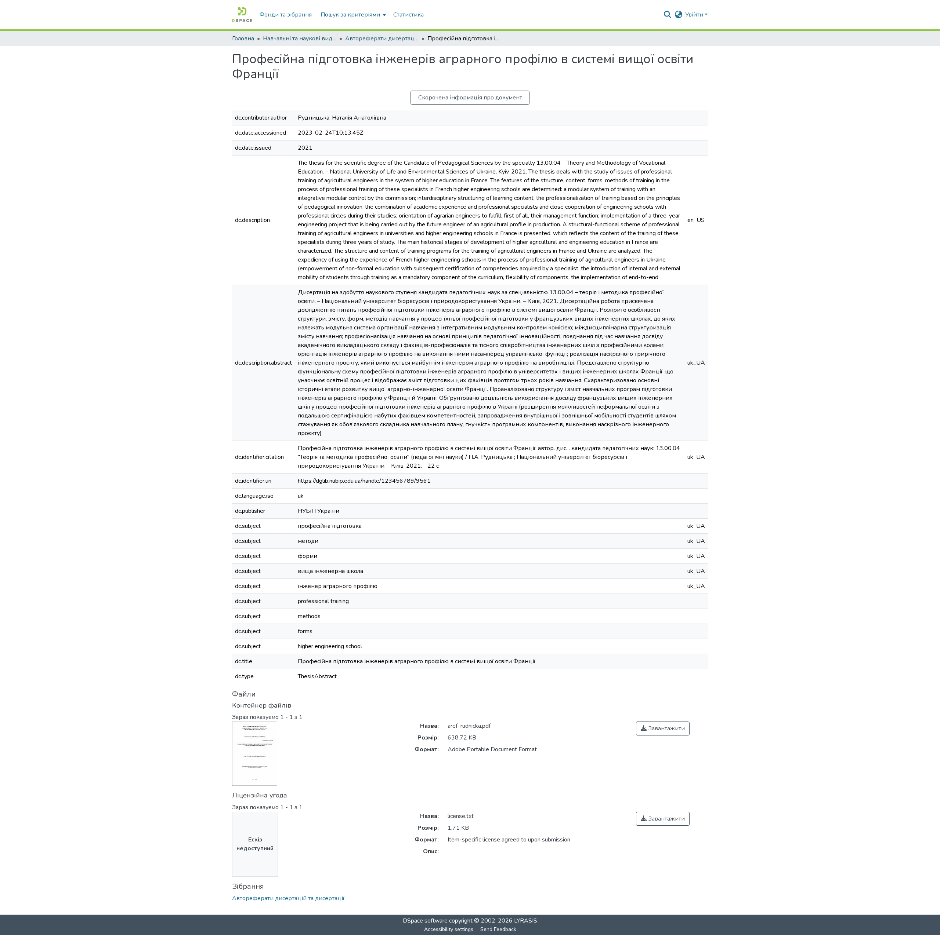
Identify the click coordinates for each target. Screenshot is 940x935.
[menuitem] (352, 14)
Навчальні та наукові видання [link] (299, 38)
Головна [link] (243, 38)
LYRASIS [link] (525, 921)
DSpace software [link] (425, 921)
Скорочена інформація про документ (470, 98)
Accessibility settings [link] (448, 929)
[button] (242, 14)
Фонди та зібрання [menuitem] (286, 15)
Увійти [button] (695, 15)
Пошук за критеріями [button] (350, 15)
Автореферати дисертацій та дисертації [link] (382, 38)
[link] (663, 728)
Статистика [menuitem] (408, 15)
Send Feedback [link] (498, 929)
